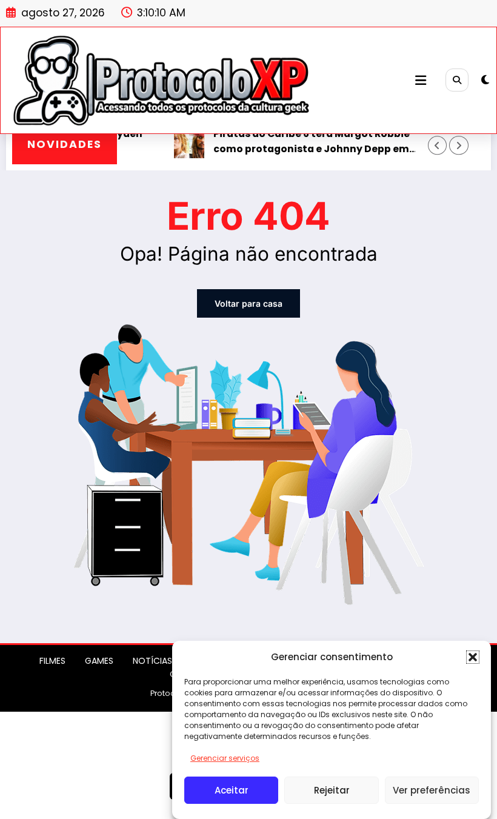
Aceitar (231, 790)
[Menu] (420, 80)
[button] (473, 657)
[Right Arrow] (458, 145)
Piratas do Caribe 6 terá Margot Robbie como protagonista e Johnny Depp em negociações (300, 141)
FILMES (52, 661)
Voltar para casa (248, 303)
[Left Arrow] (437, 145)
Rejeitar (332, 790)
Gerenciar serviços (224, 758)
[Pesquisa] (457, 80)
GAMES (99, 661)
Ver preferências (431, 790)
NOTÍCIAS (152, 661)
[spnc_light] (485, 80)
